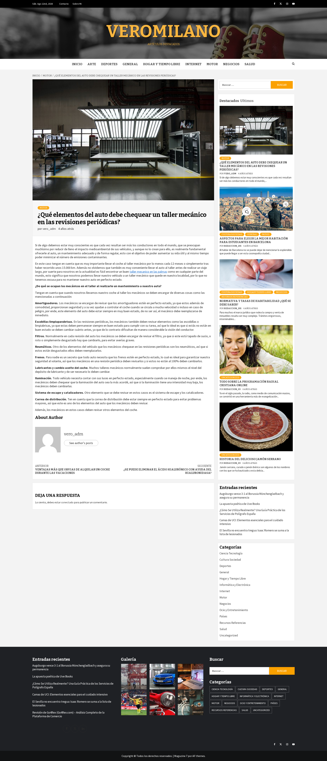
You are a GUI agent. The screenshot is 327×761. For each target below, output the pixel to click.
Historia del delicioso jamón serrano (250, 459)
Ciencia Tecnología (231, 553)
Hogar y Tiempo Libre (161, 64)
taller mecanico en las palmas (148, 272)
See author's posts (81, 443)
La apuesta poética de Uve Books (240, 504)
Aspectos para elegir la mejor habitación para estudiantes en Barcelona (254, 240)
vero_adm (50, 229)
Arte (91, 64)
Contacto (64, 3)
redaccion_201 (233, 246)
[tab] (255, 98)
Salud (250, 64)
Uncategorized (230, 377)
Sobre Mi (77, 3)
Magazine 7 (180, 756)
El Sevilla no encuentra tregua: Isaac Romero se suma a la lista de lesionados (254, 532)
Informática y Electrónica (235, 585)
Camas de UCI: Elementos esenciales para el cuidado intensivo (251, 522)
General (130, 64)
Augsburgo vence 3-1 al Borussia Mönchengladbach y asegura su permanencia (252, 495)
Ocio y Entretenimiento (234, 610)
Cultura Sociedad (232, 234)
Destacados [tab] (229, 101)
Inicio (77, 64)
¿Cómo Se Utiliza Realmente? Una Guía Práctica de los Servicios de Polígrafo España (252, 512)
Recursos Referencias (235, 297)
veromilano (163, 31)
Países (265, 234)
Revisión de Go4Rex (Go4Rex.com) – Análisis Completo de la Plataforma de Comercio (68, 714)
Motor (212, 64)
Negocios (231, 64)
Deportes (109, 64)
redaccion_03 (232, 389)
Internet (193, 64)
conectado (67, 502)
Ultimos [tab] (247, 101)
